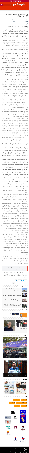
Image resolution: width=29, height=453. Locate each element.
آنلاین (20, 272)
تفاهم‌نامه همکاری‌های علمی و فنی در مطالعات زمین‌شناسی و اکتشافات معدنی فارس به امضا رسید (12, 294)
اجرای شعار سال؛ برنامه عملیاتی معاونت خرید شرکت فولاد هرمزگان (16, 15)
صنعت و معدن (23, 12)
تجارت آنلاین (24, 406)
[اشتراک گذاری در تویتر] (23, 280)
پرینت (26, 24)
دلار (4, 274)
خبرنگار (12, 274)
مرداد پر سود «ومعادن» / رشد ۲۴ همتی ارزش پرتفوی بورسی (12, 299)
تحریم (15, 274)
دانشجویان (8, 274)
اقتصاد (3, 272)
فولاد (22, 277)
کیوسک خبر (12, 403)
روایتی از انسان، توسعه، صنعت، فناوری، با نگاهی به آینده (15, 375)
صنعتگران (25, 277)
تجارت (19, 274)
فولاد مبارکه (18, 277)
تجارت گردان (24, 400)
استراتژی (10, 272)
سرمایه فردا (17, 406)
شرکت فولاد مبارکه (7, 275)
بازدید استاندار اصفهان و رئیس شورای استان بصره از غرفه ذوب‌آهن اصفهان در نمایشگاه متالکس (12, 304)
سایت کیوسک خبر (23, 269)
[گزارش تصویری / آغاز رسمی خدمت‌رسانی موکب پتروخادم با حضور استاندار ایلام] (15, 347)
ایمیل (13, 21)
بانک (22, 274)
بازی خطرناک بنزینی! (23, 328)
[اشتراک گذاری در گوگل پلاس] (18, 280)
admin (22, 19)
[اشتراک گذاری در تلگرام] (21, 280)
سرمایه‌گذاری (19, 275)
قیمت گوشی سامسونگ (22, 403)
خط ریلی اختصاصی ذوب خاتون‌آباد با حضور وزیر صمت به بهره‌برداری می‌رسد (12, 289)
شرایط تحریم (13, 275)
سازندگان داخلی (24, 275)
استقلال (7, 272)
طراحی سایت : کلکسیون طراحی (18, 452)
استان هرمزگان (15, 272)
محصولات (13, 277)
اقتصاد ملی (25, 274)
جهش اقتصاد (17, 400)
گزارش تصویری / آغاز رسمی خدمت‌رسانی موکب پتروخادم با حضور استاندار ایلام (15, 355)
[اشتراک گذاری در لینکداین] (16, 280)
